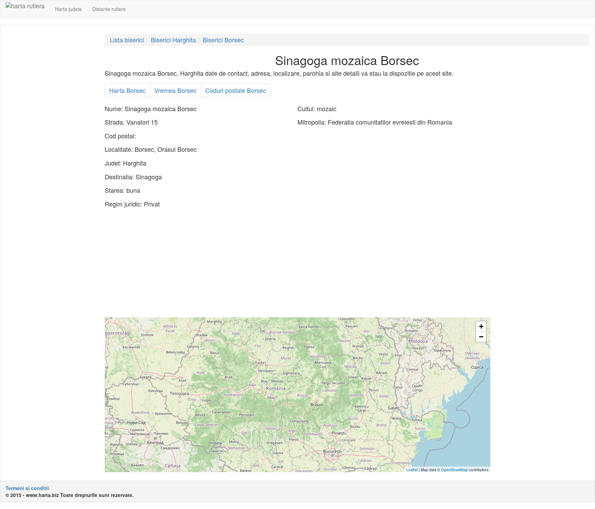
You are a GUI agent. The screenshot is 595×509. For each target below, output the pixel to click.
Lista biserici (127, 39)
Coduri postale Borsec (235, 90)
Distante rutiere (109, 9)
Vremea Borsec (175, 90)
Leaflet (412, 469)
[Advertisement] (50, 137)
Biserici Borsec (223, 39)
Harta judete (68, 9)
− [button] (481, 336)
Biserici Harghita (173, 39)
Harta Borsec (127, 90)
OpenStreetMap (454, 469)
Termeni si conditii (27, 488)
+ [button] (481, 326)
